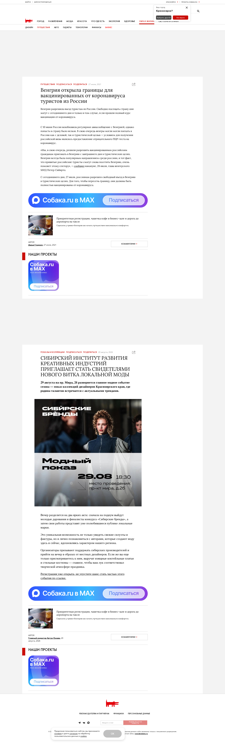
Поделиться (80, 84)
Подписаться (64, 84)
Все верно (180, 17)
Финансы (96, 27)
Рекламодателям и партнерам (94, 714)
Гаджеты (67, 27)
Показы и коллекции (53, 352)
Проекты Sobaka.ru (189, 2)
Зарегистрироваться (42, 2)
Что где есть (98, 21)
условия (58, 733)
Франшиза (118, 714)
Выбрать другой (164, 17)
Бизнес (108, 27)
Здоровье (129, 21)
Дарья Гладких (35, 245)
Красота (82, 21)
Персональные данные (139, 714)
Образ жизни (146, 21)
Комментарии (128, 244)
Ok (112, 733)
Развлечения (55, 21)
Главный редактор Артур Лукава (44, 638)
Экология (114, 21)
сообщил (79, 166)
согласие (73, 733)
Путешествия (43, 27)
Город (40, 21)
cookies (83, 736)
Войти (28, 2)
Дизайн (29, 27)
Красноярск (171, 2)
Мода (69, 21)
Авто (56, 27)
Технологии (82, 27)
